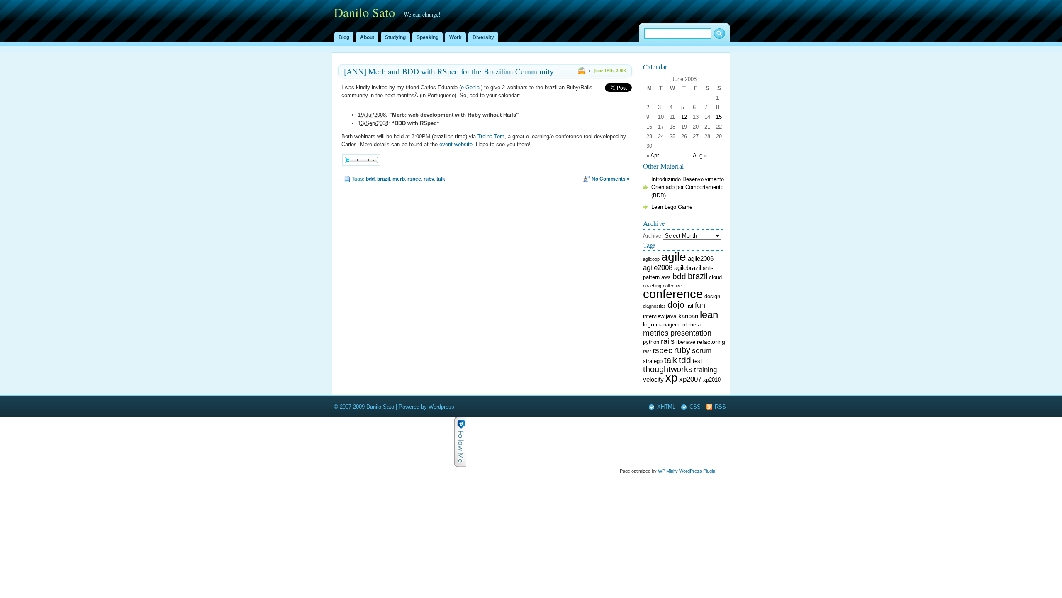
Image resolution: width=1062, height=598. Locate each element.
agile (673, 256)
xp (671, 378)
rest (647, 351)
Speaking (427, 37)
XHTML (666, 407)
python (651, 342)
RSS (720, 407)
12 (684, 117)
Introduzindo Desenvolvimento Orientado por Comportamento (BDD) (687, 187)
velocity (653, 379)
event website (456, 144)
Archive (652, 236)
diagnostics (654, 306)
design (712, 296)
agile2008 (657, 267)
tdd (685, 360)
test (697, 361)
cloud (715, 277)
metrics (656, 332)
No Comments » (611, 179)
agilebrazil (687, 267)
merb (398, 179)
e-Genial (471, 87)
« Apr (652, 155)
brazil (383, 179)
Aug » (700, 155)
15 (719, 117)
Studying (395, 37)
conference (673, 294)
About (367, 37)
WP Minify (668, 470)
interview (653, 316)
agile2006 (701, 258)
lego (648, 324)
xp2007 (690, 379)
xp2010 (712, 380)
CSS (695, 407)
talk (440, 179)
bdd (370, 179)
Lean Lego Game (671, 207)
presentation (690, 333)
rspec (414, 179)
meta (695, 325)
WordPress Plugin (697, 470)
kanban (688, 315)
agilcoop (651, 259)
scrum (701, 351)
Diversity (483, 37)
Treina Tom (490, 136)
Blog (344, 37)
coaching (652, 285)
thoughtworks (667, 369)
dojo (675, 304)
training (705, 370)
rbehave (685, 342)
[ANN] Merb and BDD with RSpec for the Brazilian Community (449, 71)
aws (666, 277)
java (671, 316)
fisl (689, 305)
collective (672, 285)
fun (700, 305)
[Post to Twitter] (360, 164)
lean (709, 314)
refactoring (711, 341)
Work (455, 37)
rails (668, 341)
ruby (429, 179)
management (671, 325)
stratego (653, 361)
